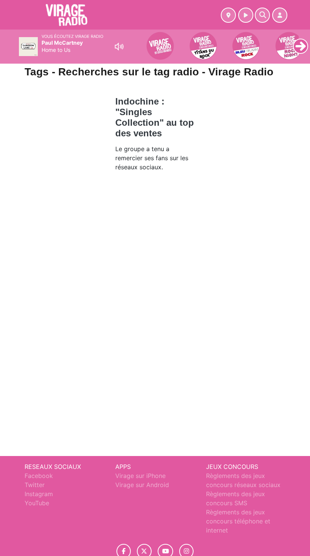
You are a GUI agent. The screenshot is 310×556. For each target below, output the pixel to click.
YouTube (37, 503)
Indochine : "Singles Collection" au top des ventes (154, 117)
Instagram (39, 494)
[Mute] (119, 46)
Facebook (39, 475)
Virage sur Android (142, 485)
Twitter (35, 485)
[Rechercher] (262, 15)
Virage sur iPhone (140, 475)
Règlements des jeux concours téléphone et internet (238, 521)
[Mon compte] (279, 15)
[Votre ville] (228, 15)
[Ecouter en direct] (245, 15)
